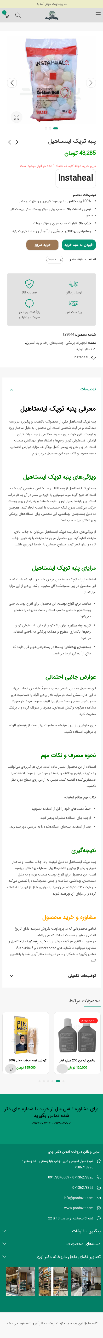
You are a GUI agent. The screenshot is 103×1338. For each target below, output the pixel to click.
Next (12, 83)
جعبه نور (16, 117)
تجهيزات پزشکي (76, 342)
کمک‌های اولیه (86, 349)
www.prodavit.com (78, 1208)
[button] (63, 1081)
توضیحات (88, 389)
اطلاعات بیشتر (62, 1069)
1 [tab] (55, 128)
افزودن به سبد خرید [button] (11, 1069)
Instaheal (75, 178)
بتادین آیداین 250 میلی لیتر (77, 1060)
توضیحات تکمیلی (82, 976)
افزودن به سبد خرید (78, 245)
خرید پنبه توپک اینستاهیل (28, 941)
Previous (91, 83)
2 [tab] (50, 128)
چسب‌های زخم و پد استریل (44, 342)
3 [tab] (46, 128)
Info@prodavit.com (78, 1198)
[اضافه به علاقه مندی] (58, 1016)
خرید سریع (42, 245)
